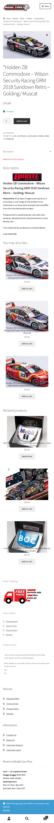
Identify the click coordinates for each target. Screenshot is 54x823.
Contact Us (11, 735)
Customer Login (13, 750)
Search (27, 818)
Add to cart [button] (27, 288)
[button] (47, 35)
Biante (23, 136)
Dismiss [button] (6, 810)
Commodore (39, 18)
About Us (10, 740)
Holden (29, 18)
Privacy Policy (11, 630)
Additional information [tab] (13, 159)
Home (8, 18)
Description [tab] (8, 151)
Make (22, 18)
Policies (9, 635)
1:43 (14, 136)
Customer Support (14, 745)
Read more (27, 456)
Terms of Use (11, 626)
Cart (41, 816)
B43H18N (10, 139)
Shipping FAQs (12, 621)
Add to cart (22, 121)
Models (15, 18)
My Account (9, 818)
